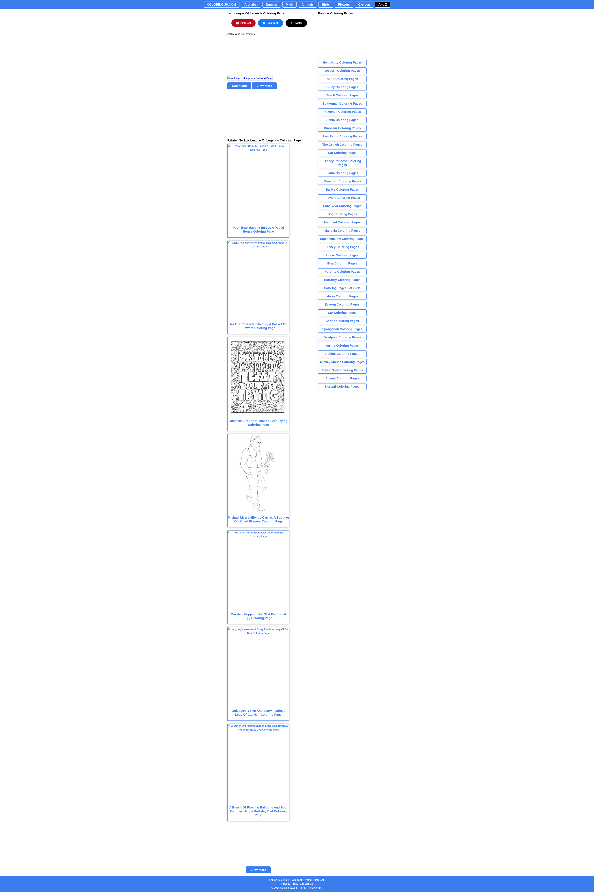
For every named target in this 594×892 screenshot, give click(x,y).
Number (272, 4)
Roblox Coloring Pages (342, 353)
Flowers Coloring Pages (342, 197)
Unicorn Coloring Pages (342, 70)
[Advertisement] (250, 55)
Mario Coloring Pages (342, 296)
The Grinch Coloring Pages (342, 144)
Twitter (298, 23)
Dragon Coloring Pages (342, 304)
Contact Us (306, 884)
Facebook (273, 23)
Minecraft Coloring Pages (342, 181)
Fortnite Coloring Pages (342, 271)
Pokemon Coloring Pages (342, 111)
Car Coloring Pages (342, 312)
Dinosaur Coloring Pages (342, 128)
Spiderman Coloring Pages (342, 103)
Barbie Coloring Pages (342, 189)
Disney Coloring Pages (342, 247)
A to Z (382, 4)
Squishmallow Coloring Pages (342, 238)
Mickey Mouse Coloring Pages (342, 362)
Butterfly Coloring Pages (342, 280)
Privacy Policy (289, 884)
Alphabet (251, 4)
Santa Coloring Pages (342, 173)
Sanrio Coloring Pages (342, 321)
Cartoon (364, 4)
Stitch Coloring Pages (342, 95)
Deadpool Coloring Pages (342, 337)
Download (239, 86)
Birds (326, 4)
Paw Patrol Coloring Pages (342, 136)
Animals (307, 4)
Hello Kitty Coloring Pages (342, 62)
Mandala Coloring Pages (342, 230)
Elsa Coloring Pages (342, 263)
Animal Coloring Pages (342, 378)
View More (264, 86)
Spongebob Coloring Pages (342, 329)
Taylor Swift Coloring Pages (342, 370)
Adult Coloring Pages (342, 79)
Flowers (344, 4)
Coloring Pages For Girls (342, 288)
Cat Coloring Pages (342, 152)
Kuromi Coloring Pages (342, 386)
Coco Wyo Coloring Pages (342, 206)
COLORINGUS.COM (221, 4)
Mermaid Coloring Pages (342, 222)
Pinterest (245, 23)
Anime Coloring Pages (342, 345)
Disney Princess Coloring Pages (342, 163)
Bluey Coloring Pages (342, 87)
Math (289, 4)
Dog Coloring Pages (342, 214)
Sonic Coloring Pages (342, 120)
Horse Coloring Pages (342, 255)
